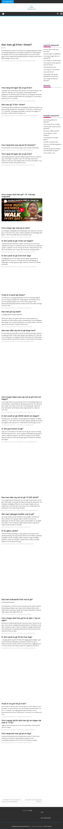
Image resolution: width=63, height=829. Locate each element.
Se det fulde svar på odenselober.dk (26, 165)
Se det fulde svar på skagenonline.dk (26, 60)
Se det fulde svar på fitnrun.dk (24, 716)
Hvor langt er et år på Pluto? (51, 69)
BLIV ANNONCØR (46, 818)
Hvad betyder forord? (49, 67)
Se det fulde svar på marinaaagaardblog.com (28, 115)
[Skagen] (3, 14)
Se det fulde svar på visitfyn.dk (24, 742)
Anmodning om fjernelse (9, 60)
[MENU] (61, 14)
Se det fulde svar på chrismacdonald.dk (26, 266)
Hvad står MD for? (48, 72)
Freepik (30, 810)
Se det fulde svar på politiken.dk (25, 150)
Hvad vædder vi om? (49, 153)
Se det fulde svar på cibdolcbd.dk (25, 425)
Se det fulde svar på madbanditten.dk (26, 633)
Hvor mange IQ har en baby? (51, 124)
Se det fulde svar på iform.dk (24, 237)
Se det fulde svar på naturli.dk (24, 308)
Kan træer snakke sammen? (51, 131)
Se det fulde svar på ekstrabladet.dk (26, 729)
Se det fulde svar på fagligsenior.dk (25, 341)
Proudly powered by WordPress (20, 826)
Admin (4, 48)
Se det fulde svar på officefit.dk (24, 326)
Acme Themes (48, 826)
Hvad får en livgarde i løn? (50, 142)
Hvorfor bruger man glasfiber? (52, 54)
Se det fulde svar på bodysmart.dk (25, 544)
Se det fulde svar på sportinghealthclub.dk (27, 510)
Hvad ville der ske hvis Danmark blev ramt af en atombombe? (11, 800)
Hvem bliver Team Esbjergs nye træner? (33, 800)
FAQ (42, 812)
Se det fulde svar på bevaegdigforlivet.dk (27, 441)
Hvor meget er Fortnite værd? (52, 60)
